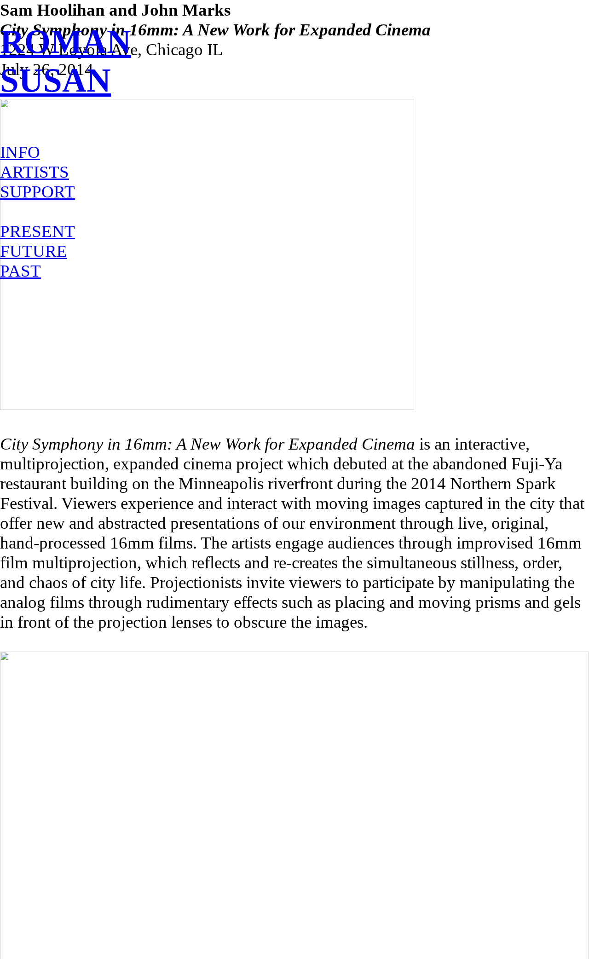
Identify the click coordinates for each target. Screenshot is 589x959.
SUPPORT (37, 191)
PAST (20, 270)
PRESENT (37, 231)
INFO (20, 152)
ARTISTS (34, 171)
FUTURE (33, 251)
